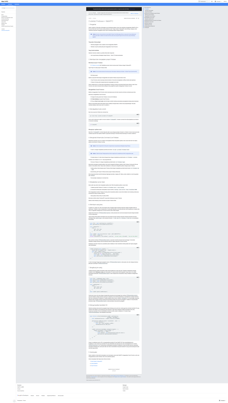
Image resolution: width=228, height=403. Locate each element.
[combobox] (204, 1)
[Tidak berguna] (138, 18)
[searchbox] (8, 8)
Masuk (225, 1)
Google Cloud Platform (51, 395)
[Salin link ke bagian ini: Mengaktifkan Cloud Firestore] (105, 89)
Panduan (10, 4)
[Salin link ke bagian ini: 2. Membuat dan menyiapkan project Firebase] (117, 59)
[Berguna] (137, 18)
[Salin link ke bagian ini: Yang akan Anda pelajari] (102, 42)
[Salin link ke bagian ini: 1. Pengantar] (97, 24)
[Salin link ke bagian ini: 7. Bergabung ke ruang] (103, 267)
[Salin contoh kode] (138, 114)
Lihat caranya (132, 9)
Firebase (43, 395)
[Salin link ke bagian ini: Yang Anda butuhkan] (100, 50)
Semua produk (60, 395)
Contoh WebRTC (94, 363)
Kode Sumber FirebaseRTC (96, 361)
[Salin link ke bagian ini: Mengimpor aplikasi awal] (103, 129)
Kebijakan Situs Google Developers (120, 376)
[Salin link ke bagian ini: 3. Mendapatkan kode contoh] (107, 109)
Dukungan (17, 4)
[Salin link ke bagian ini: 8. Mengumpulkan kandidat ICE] (108, 305)
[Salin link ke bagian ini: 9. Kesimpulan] (98, 352)
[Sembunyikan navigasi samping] (14, 401)
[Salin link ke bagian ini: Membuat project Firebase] (103, 63)
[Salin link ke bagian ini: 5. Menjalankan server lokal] (106, 182)
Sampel (18, 388)
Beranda (3, 4)
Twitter (124, 390)
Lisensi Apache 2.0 (94, 376)
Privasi (24, 400)
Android (32, 395)
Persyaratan (19, 400)
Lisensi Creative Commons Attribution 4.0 (118, 375)
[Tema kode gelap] (137, 114)
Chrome (37, 395)
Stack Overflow (125, 388)
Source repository (20, 390)
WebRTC (90, 18)
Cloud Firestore (94, 365)
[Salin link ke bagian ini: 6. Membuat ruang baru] (104, 204)
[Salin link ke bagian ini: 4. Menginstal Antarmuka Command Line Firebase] (120, 137)
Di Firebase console (95, 65)
